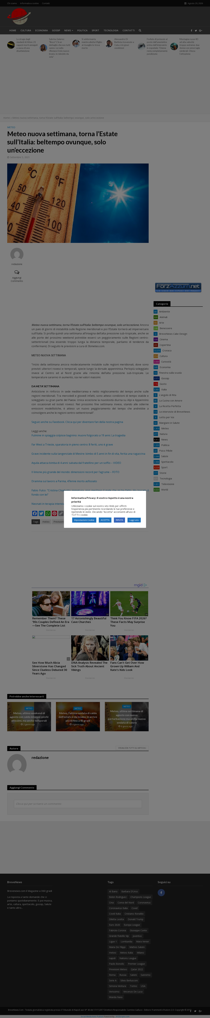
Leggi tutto (134, 520)
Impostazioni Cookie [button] (84, 519)
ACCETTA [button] (105, 519)
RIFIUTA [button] (119, 519)
